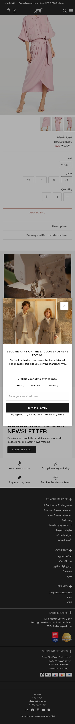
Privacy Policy (56, 414)
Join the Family (37, 407)
